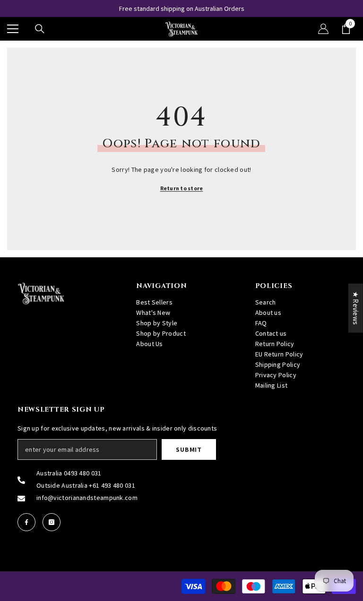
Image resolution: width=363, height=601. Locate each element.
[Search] (39, 28)
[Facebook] (26, 522)
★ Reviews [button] (355, 308)
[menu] (12, 28)
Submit (188, 449)
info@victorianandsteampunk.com (87, 497)
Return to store (181, 188)
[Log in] (323, 29)
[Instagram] (51, 522)
